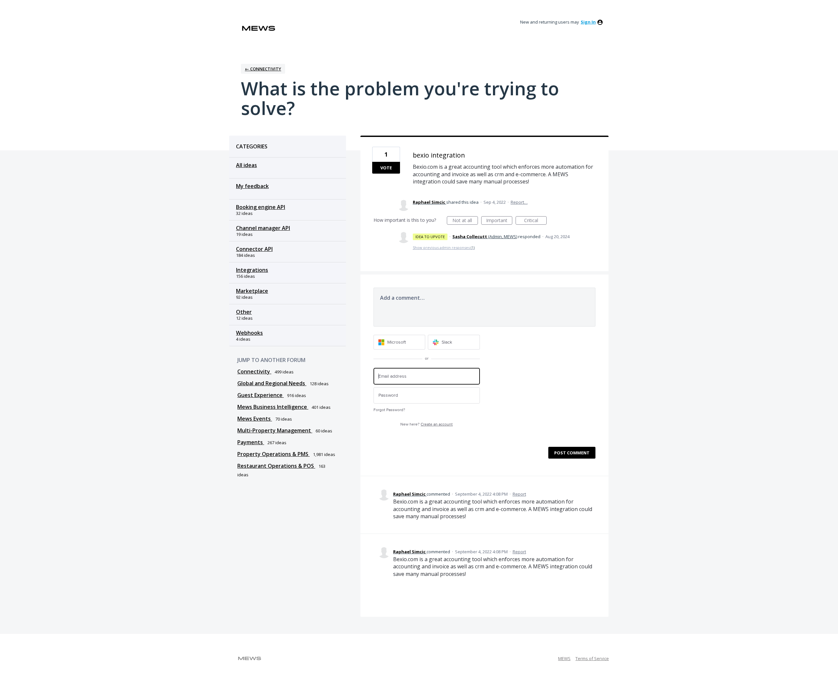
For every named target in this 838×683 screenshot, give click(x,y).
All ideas (246, 165)
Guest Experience (260, 395)
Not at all (465, 221)
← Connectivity (263, 69)
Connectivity (254, 371)
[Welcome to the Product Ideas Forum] (258, 28)
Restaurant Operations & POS (276, 465)
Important (499, 221)
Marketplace (252, 290)
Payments (250, 442)
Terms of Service (592, 658)
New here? (426, 424)
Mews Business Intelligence (272, 406)
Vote (386, 168)
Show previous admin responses (444, 247)
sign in (588, 22)
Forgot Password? (389, 410)
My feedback (252, 186)
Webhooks (249, 332)
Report (519, 494)
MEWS (564, 658)
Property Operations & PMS (273, 454)
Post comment (572, 453)
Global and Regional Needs (271, 383)
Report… (519, 202)
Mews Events (254, 418)
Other (244, 311)
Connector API (254, 249)
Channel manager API (263, 228)
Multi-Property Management (274, 430)
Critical (535, 221)
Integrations (252, 270)
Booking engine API (260, 207)
